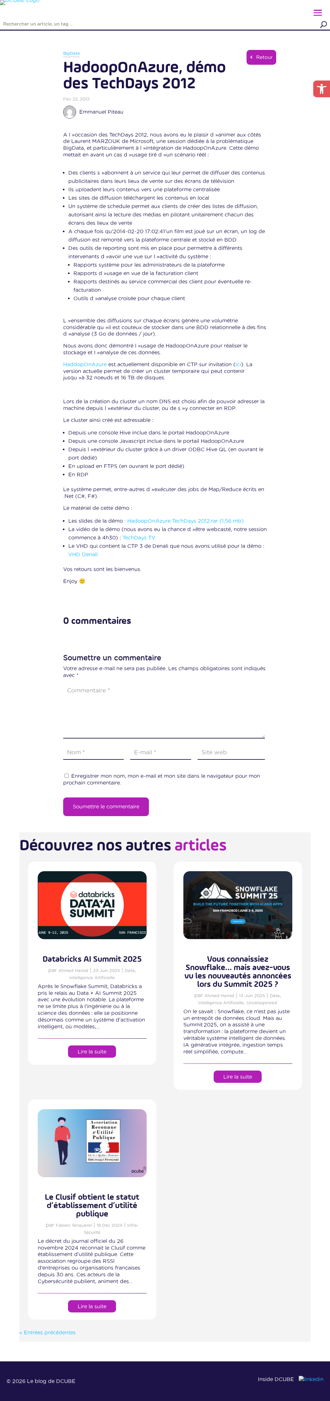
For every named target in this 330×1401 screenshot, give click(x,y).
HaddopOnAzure (85, 364)
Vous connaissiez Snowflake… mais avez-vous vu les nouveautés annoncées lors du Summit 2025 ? (237, 972)
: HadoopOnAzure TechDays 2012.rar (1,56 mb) (183, 521)
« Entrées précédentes (47, 1332)
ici (238, 364)
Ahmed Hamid (73, 970)
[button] (321, 89)
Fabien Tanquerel (74, 1225)
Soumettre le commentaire (106, 806)
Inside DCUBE (276, 1379)
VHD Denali (83, 554)
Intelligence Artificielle (92, 977)
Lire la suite (92, 1051)
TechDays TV (138, 537)
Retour (264, 57)
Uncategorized (262, 1002)
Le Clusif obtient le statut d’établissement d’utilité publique (92, 1205)
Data (130, 970)
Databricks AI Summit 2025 (92, 959)
